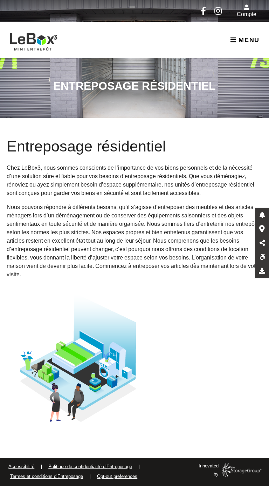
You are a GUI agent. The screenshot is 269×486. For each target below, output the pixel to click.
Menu (248, 39)
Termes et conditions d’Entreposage (46, 476)
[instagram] (218, 11)
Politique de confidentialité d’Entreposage (90, 466)
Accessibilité (21, 466)
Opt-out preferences (117, 476)
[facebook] (203, 11)
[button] (262, 215)
